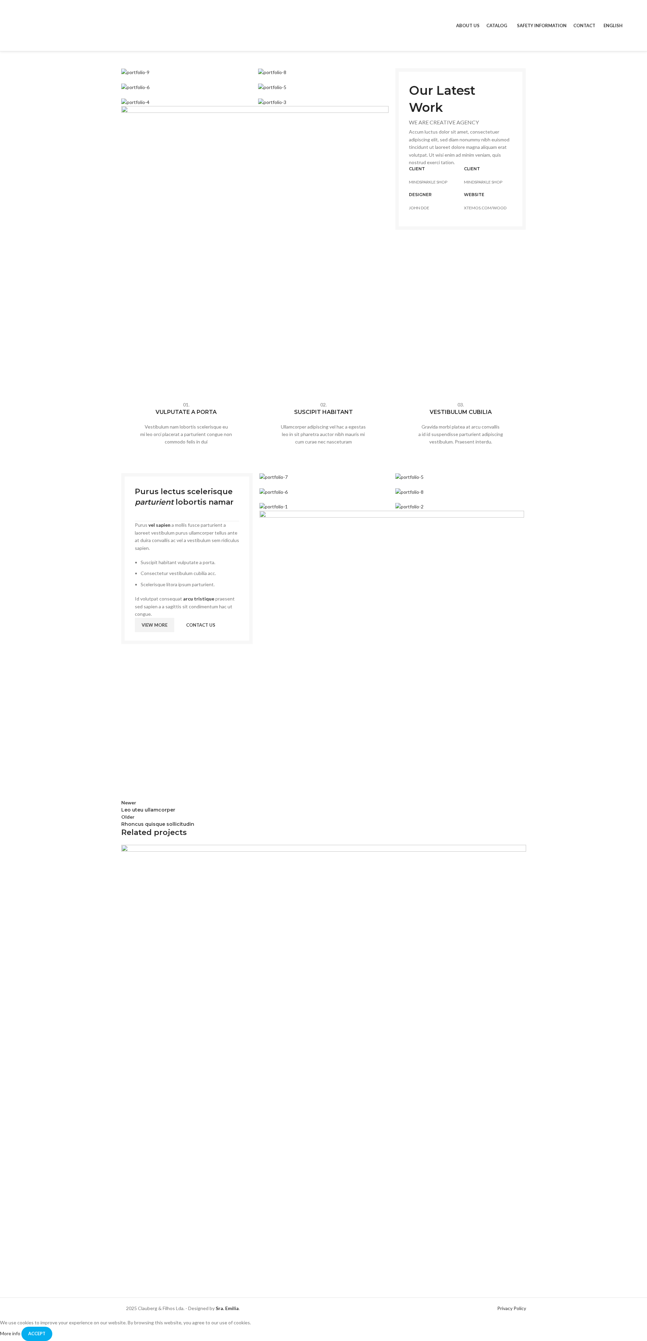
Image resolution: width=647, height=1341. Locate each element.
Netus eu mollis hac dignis (174, 1272)
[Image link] (255, 239)
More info (10, 1333)
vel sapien (159, 525)
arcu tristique (198, 599)
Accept (37, 1333)
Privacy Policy (511, 1308)
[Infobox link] (186, 423)
